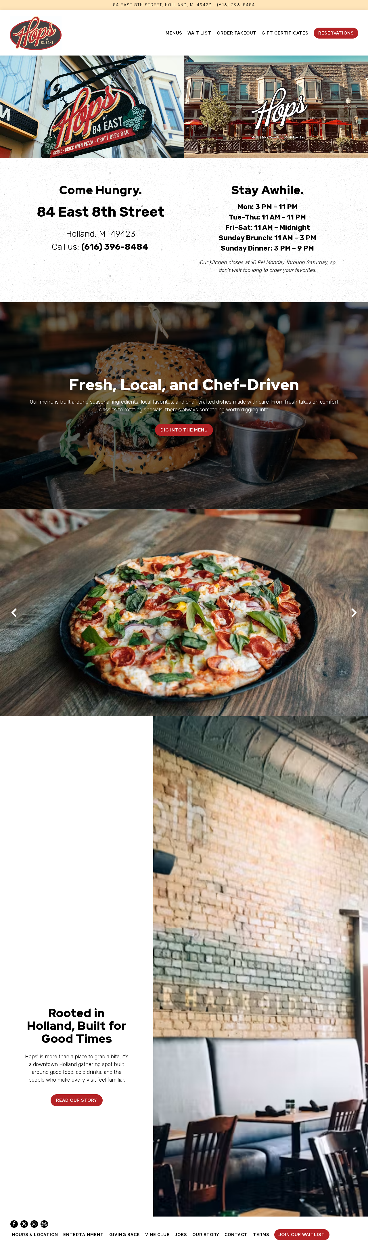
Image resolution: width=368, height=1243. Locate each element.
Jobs (181, 1234)
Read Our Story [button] (76, 1100)
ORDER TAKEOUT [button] (236, 33)
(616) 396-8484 (236, 5)
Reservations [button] (336, 33)
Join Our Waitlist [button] (302, 1234)
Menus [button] (174, 33)
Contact (236, 1234)
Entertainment (83, 1234)
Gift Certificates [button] (285, 33)
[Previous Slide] (14, 613)
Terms (261, 1234)
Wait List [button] (199, 33)
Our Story (205, 1234)
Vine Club (157, 1234)
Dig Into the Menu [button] (184, 430)
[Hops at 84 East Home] (36, 33)
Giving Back (124, 1234)
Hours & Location (35, 1234)
